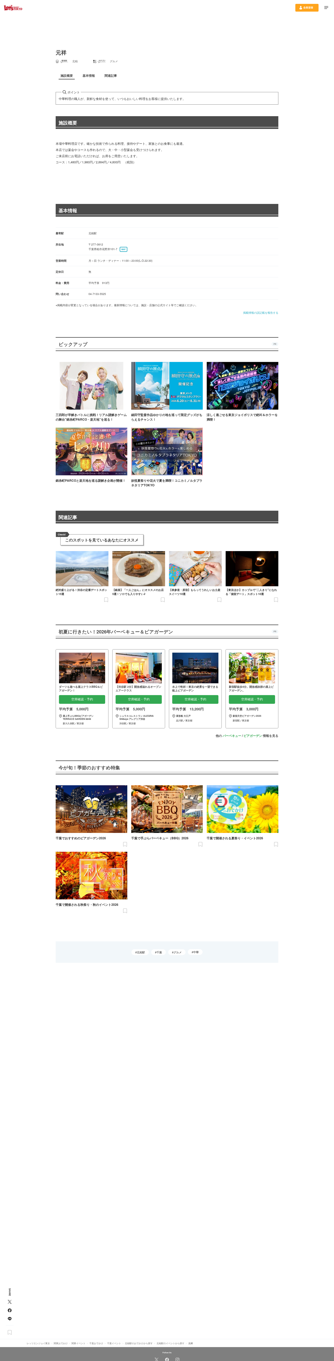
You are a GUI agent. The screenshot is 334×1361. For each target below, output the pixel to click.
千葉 (159, 952)
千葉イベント (114, 1343)
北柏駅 (141, 952)
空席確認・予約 (82, 699)
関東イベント (78, 1343)
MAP (123, 249)
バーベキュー (232, 735)
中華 (196, 952)
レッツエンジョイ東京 (38, 1343)
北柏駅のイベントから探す (170, 1343)
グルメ (178, 952)
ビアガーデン (253, 735)
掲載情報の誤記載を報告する (260, 312)
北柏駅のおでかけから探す (139, 1343)
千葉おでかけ (96, 1343)
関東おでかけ (61, 1343)
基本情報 (68, 210)
